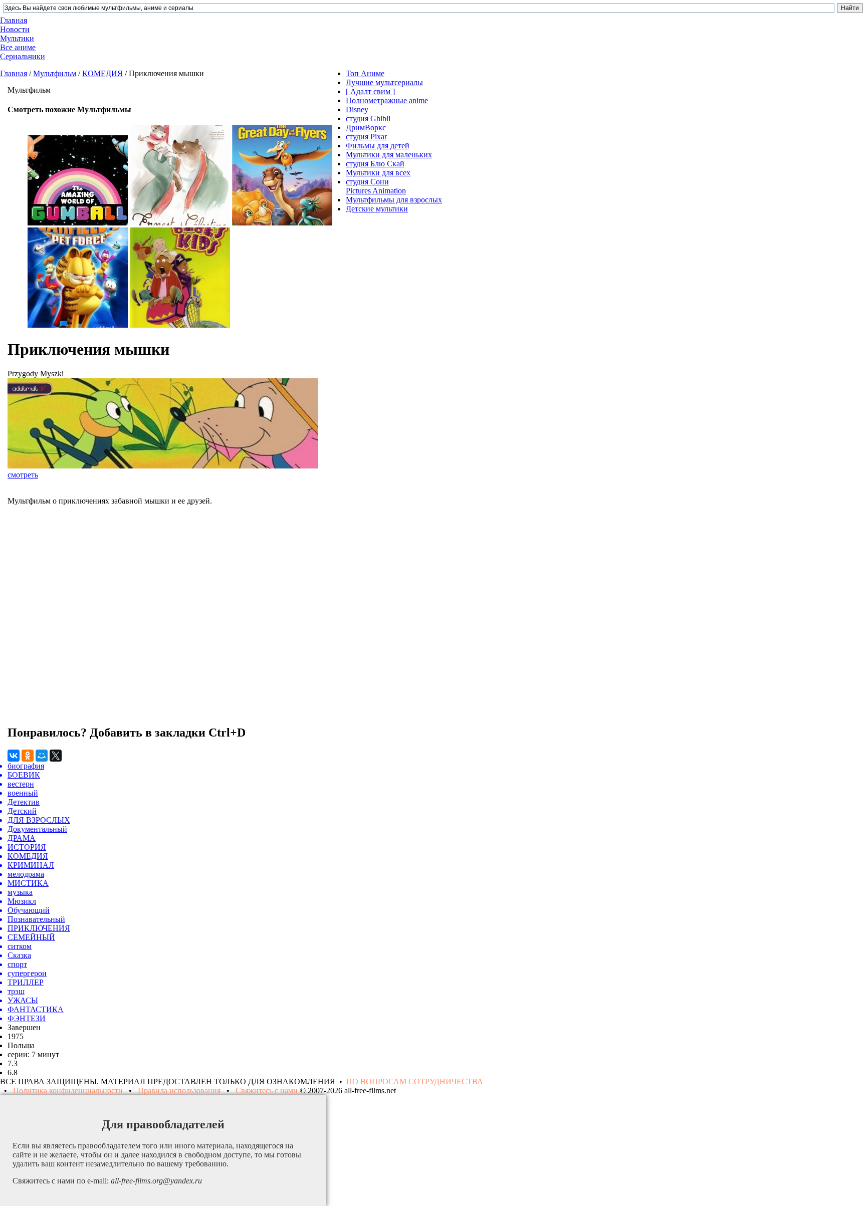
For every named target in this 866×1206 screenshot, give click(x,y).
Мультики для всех (378, 172)
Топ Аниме (365, 73)
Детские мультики (377, 208)
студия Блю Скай (375, 163)
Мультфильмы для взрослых (394, 199)
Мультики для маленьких (389, 154)
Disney (357, 109)
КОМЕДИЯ (102, 73)
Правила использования (179, 1090)
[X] (56, 756)
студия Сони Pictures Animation (376, 186)
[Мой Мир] (42, 756)
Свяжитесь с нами (267, 1090)
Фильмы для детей (377, 145)
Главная (13, 73)
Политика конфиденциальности (68, 1090)
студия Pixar (366, 136)
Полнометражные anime (387, 100)
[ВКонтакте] (14, 756)
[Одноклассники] (28, 756)
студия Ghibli (368, 118)
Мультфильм (54, 73)
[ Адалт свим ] (370, 91)
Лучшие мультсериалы (384, 82)
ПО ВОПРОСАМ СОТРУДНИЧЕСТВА (414, 1081)
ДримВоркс (366, 127)
